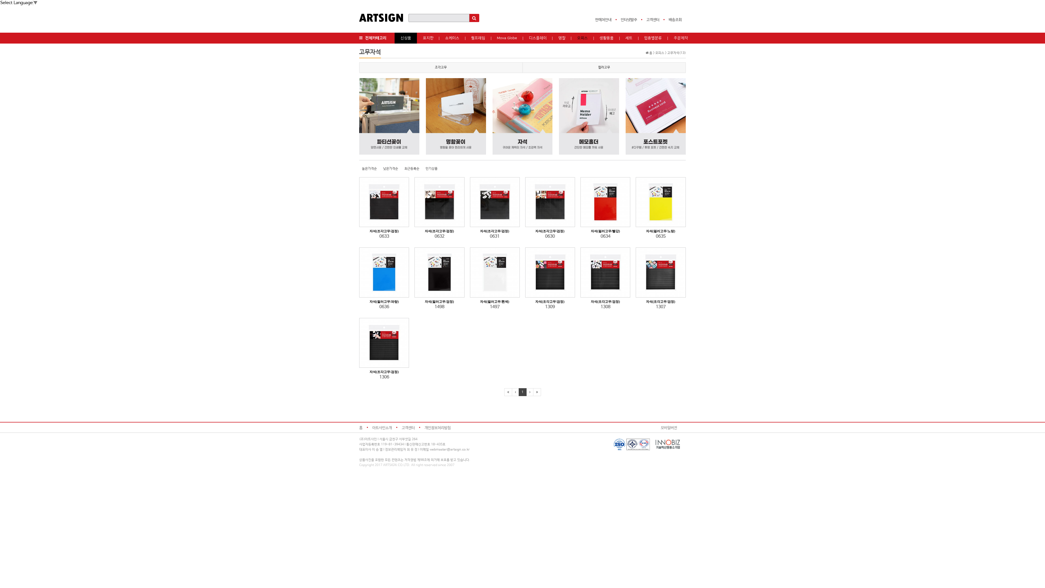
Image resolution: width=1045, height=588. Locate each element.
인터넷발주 (629, 20)
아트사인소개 (382, 428)
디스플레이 (538, 38)
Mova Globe (507, 38)
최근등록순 (411, 169)
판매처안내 (603, 20)
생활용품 (607, 38)
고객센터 (652, 20)
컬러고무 (604, 67)
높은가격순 (369, 169)
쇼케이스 (452, 38)
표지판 (428, 38)
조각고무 (441, 67)
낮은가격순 (390, 169)
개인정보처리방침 (438, 428)
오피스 (582, 38)
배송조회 (675, 20)
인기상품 (432, 169)
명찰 (561, 38)
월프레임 (478, 38)
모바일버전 (669, 428)
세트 (628, 38)
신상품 (406, 38)
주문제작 (681, 38)
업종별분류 (653, 38)
